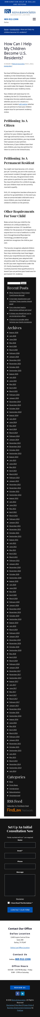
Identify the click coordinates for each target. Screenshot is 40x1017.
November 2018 (15, 643)
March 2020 (13, 598)
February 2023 (14, 477)
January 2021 (14, 564)
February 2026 (14, 353)
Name (20, 840)
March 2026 (13, 350)
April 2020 (13, 595)
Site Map (18, 1005)
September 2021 (15, 536)
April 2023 (13, 471)
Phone (20, 861)
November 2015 (15, 743)
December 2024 (15, 401)
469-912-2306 (11, 19)
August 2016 (13, 719)
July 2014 (12, 771)
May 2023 (12, 467)
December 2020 (15, 567)
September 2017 (15, 678)
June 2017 (13, 688)
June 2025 (13, 381)
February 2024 (14, 436)
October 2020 (14, 574)
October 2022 (14, 491)
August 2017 (13, 681)
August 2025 (13, 374)
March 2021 (13, 557)
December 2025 (15, 360)
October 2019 (14, 616)
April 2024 (13, 429)
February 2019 (14, 633)
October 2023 (14, 450)
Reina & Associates (18, 64)
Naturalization (14, 792)
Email (20, 851)
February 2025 (14, 395)
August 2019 (13, 623)
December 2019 (15, 609)
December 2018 (15, 640)
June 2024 (13, 422)
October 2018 (14, 647)
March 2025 (13, 391)
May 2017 (12, 692)
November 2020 (15, 571)
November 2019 (15, 612)
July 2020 (12, 585)
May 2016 (12, 726)
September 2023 (15, 453)
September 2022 (15, 495)
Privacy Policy (28, 1005)
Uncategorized (14, 795)
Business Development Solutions (19, 1008)
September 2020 (15, 578)
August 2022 (13, 498)
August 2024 (13, 415)
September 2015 (15, 750)
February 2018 (14, 664)
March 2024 (13, 433)
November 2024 (15, 405)
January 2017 (14, 705)
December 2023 (15, 443)
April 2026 (13, 346)
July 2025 (12, 377)
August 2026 (13, 332)
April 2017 (13, 695)
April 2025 (13, 388)
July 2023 (12, 460)
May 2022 (12, 509)
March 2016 (13, 733)
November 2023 (15, 446)
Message (20, 872)
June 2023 (13, 464)
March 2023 (13, 474)
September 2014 (15, 768)
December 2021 (15, 526)
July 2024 (12, 419)
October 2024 (14, 408)
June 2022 (13, 505)
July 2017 (12, 685)
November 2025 (15, 363)
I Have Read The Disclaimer (22, 903)
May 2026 (12, 343)
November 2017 (15, 674)
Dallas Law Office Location (20, 948)
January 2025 (14, 398)
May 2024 (12, 426)
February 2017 (14, 702)
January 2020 (14, 605)
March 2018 (13, 661)
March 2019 (13, 629)
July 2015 (12, 754)
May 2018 (12, 654)
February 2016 (14, 737)
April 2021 (13, 553)
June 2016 (13, 723)
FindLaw (20, 1010)
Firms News (13, 785)
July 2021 (12, 543)
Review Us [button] (20, 987)
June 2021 (13, 547)
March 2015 (13, 761)
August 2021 (13, 540)
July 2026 (12, 336)
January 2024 (14, 439)
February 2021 (14, 560)
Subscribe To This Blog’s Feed (18, 806)
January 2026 (14, 357)
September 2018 (15, 650)
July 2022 (12, 502)
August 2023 (13, 457)
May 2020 (12, 591)
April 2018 (13, 657)
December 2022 (15, 484)
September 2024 (15, 412)
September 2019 (15, 619)
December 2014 (15, 764)
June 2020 (13, 588)
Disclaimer (20, 899)
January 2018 (14, 667)
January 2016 (14, 740)
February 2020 (14, 602)
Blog (11, 782)
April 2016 (13, 730)
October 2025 (14, 367)
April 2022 (13, 512)
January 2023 (14, 481)
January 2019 (14, 636)
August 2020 (13, 581)
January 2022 (14, 522)
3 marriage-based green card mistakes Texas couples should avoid (20, 301)
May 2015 (12, 757)
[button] (34, 19)
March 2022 (13, 515)
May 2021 (12, 550)
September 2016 (15, 716)
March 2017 (13, 699)
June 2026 (13, 339)
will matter (23, 104)
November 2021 (15, 529)
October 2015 (14, 747)
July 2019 (12, 626)
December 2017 (15, 671)
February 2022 (14, 519)
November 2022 (15, 488)
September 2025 (15, 370)
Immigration (8, 66)
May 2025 (12, 384)
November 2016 (15, 709)
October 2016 (14, 712)
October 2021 (14, 533)
